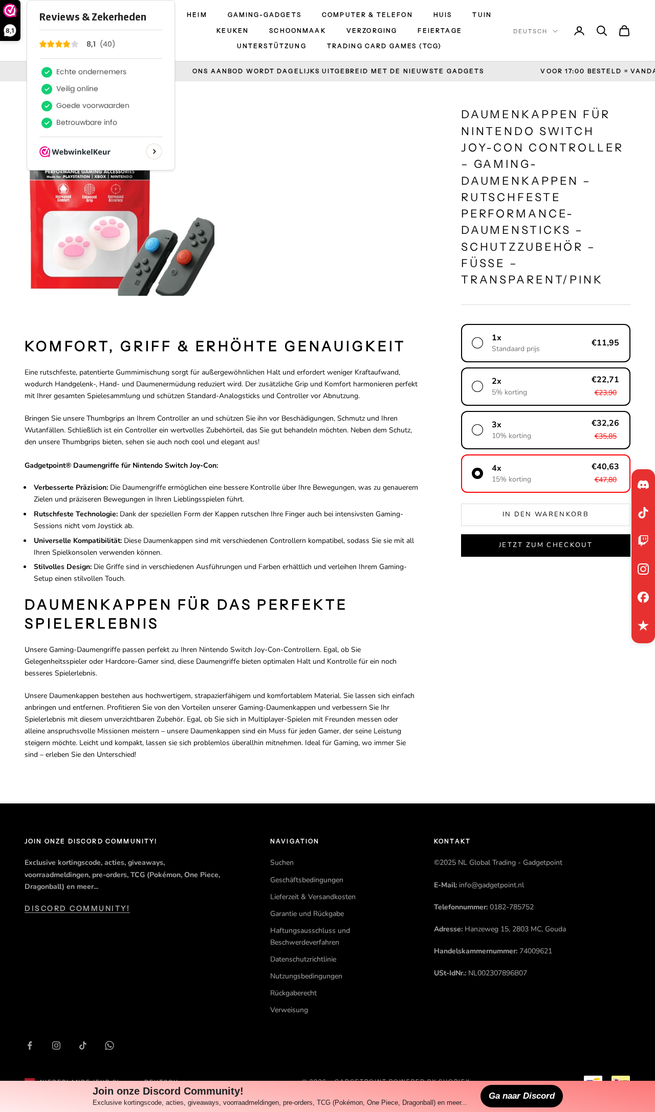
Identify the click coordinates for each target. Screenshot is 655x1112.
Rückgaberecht (293, 993)
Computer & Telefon (367, 14)
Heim (197, 14)
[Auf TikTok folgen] (83, 1045)
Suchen (282, 862)
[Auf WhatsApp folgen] (109, 1045)
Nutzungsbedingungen (306, 976)
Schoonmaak (297, 30)
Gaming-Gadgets (264, 14)
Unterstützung (272, 46)
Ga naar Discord (522, 1096)
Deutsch (530, 31)
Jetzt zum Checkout (546, 545)
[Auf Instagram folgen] (56, 1045)
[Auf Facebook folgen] (30, 1045)
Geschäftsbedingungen (306, 880)
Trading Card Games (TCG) (384, 46)
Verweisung (289, 1010)
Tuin (482, 14)
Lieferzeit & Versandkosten (313, 897)
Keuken (232, 30)
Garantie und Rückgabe (307, 914)
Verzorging (372, 30)
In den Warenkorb (546, 514)
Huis (442, 14)
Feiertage (440, 30)
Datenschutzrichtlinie (303, 959)
